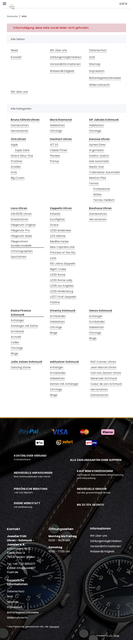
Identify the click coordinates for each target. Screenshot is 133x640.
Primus (54, 161)
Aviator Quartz (99, 156)
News (14, 50)
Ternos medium (103, 200)
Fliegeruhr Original (23, 225)
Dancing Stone (21, 367)
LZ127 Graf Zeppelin (63, 297)
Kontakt (16, 57)
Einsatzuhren (19, 219)
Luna (53, 258)
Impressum (96, 71)
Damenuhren (20, 125)
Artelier (16, 167)
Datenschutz (98, 50)
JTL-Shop (114, 635)
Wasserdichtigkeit (62, 71)
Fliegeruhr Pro (20, 230)
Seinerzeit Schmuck (103, 378)
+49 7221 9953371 (23, 492)
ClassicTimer (58, 150)
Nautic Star (96, 167)
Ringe (14, 353)
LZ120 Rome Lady (61, 280)
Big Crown (17, 178)
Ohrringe (56, 131)
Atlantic (55, 214)
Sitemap (94, 64)
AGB (92, 57)
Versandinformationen (65, 64)
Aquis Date (22, 150)
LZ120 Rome (57, 275)
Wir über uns (58, 50)
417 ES (54, 145)
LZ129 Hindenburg (61, 291)
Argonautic (96, 150)
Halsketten (57, 125)
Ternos (94, 183)
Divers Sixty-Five (22, 156)
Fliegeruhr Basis (21, 236)
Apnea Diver (97, 145)
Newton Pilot (97, 178)
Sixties (97, 194)
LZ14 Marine (57, 236)
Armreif (16, 337)
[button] (93, 3)
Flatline (55, 302)
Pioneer (55, 156)
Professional (101, 189)
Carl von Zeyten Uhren (105, 373)
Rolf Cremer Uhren (103, 362)
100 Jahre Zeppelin (62, 264)
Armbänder (58, 316)
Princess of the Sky (63, 252)
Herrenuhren (19, 131)
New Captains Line (62, 247)
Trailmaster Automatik (104, 172)
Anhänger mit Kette (24, 326)
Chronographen (22, 251)
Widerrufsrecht (99, 85)
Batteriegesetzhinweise (105, 78)
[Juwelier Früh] (12, 5)
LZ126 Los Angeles (61, 286)
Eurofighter (57, 219)
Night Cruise (58, 269)
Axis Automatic (99, 161)
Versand (54, 626)
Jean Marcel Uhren (103, 367)
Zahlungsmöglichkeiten (65, 57)
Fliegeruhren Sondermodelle (21, 243)
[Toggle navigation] (4, 2)
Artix (14, 172)
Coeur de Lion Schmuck (106, 384)
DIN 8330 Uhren (21, 214)
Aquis (14, 145)
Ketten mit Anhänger (64, 384)
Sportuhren (18, 257)
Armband (17, 331)
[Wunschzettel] (108, 3)
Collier (15, 342)
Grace (54, 225)
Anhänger (17, 320)
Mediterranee (59, 241)
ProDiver (17, 161)
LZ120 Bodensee (60, 230)
